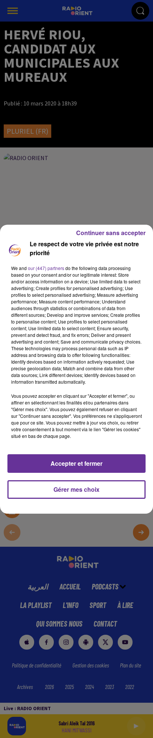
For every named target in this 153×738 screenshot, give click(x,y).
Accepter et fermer (76, 463)
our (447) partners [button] (46, 268)
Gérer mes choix (76, 489)
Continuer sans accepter (111, 232)
